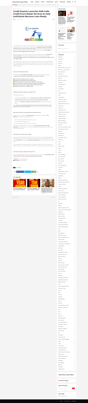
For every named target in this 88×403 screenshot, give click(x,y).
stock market (66, 320)
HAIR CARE (66, 175)
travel (66, 343)
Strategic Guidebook (66, 328)
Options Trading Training (66, 237)
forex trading (66, 158)
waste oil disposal (66, 358)
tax (66, 332)
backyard (66, 63)
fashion (66, 148)
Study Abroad (66, 330)
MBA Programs (66, 214)
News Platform (66, 233)
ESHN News (66, 139)
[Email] (35, 172)
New (66, 228)
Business (37, 1)
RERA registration (66, 281)
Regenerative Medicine (66, 279)
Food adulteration (66, 154)
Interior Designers (66, 194)
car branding (66, 88)
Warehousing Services (66, 356)
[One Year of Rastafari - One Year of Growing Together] (19, 183)
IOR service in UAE (66, 199)
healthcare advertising (66, 180)
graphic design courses (66, 171)
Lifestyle (69, 1)
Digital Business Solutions (66, 112)
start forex (66, 315)
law (66, 201)
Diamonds (66, 107)
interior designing (66, 197)
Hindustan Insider (66, 184)
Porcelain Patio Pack (66, 267)
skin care (66, 301)
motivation (66, 220)
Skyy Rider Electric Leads (66, 305)
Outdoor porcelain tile (66, 241)
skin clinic (66, 303)
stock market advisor (66, 322)
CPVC (66, 95)
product (66, 273)
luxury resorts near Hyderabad (66, 209)
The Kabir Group (66, 337)
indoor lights (66, 190)
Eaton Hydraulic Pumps (66, 129)
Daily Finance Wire (66, 101)
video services (66, 354)
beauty (66, 65)
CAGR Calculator (66, 84)
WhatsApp (66, 366)
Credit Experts (20, 8)
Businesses (66, 82)
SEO (66, 292)
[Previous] (74, 4)
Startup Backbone (66, 318)
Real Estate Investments (66, 277)
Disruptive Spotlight (66, 122)
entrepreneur (66, 135)
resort (66, 284)
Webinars (66, 364)
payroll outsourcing (66, 254)
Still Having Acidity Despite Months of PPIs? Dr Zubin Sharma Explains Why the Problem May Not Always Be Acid (42, 4)
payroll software (66, 256)
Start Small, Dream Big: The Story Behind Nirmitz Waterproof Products (70, 36)
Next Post (53, 197)
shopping (66, 296)
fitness (66, 152)
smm (66, 309)
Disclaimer (74, 401)
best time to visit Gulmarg (66, 69)
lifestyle (66, 205)
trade (66, 341)
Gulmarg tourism (66, 173)
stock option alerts (66, 324)
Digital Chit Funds (66, 114)
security (66, 290)
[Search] (75, 2)
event (66, 141)
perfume (66, 258)
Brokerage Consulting (66, 76)
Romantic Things (66, 288)
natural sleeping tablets (66, 226)
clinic (66, 90)
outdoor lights (66, 239)
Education (66, 131)
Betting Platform (66, 71)
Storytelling (66, 326)
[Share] (53, 19)
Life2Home (66, 203)
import (66, 186)
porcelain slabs (66, 269)
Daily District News (66, 99)
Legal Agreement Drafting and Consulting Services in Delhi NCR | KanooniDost (62, 36)
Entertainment (49, 1)
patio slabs (66, 248)
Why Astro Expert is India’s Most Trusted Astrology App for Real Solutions (71, 19)
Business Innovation (66, 80)
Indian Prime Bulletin (66, 188)
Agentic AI (66, 56)
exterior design (66, 146)
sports (66, 313)
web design (66, 360)
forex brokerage (66, 156)
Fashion (43, 1)
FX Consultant (66, 161)
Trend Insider (66, 345)
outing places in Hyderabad (66, 243)
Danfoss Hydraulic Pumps (66, 103)
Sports (56, 1)
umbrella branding (66, 349)
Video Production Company (66, 352)
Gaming (66, 163)
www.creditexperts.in (23, 159)
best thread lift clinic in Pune (66, 67)
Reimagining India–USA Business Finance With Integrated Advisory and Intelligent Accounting (47, 190)
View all (52, 177)
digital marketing (66, 120)
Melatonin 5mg (66, 216)
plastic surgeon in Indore (66, 265)
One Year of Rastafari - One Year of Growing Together (19, 189)
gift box (66, 169)
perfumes (66, 260)
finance (66, 150)
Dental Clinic (66, 105)
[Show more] (37, 172)
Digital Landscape (66, 118)
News (66, 231)
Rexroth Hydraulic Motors (66, 286)
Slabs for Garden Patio (66, 307)
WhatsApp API (66, 369)
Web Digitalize (66, 362)
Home (32, 1)
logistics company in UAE (66, 207)
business (66, 78)
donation (66, 124)
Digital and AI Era (66, 110)
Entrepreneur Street (66, 137)
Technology (62, 1)
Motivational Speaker (66, 222)
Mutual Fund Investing (66, 224)
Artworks (66, 61)
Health (66, 177)
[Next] (75, 4)
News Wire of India (66, 235)
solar (66, 311)
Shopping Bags (66, 298)
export (66, 144)
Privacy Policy (67, 401)
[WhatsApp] (32, 172)
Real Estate (66, 275)
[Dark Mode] (73, 2)
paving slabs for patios (66, 252)
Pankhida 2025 (66, 245)
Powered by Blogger (63, 380)
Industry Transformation (66, 192)
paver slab (66, 250)
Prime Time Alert (66, 271)
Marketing (66, 211)
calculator (66, 86)
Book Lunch (66, 73)
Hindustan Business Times (66, 182)
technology (66, 335)
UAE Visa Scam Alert (66, 347)
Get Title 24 (66, 167)
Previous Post (15, 197)
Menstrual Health (66, 218)
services (66, 294)
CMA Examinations (66, 93)
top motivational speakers (66, 339)
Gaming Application (66, 165)
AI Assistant (66, 59)
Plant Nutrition (66, 262)
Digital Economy (66, 116)
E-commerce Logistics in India (66, 127)
